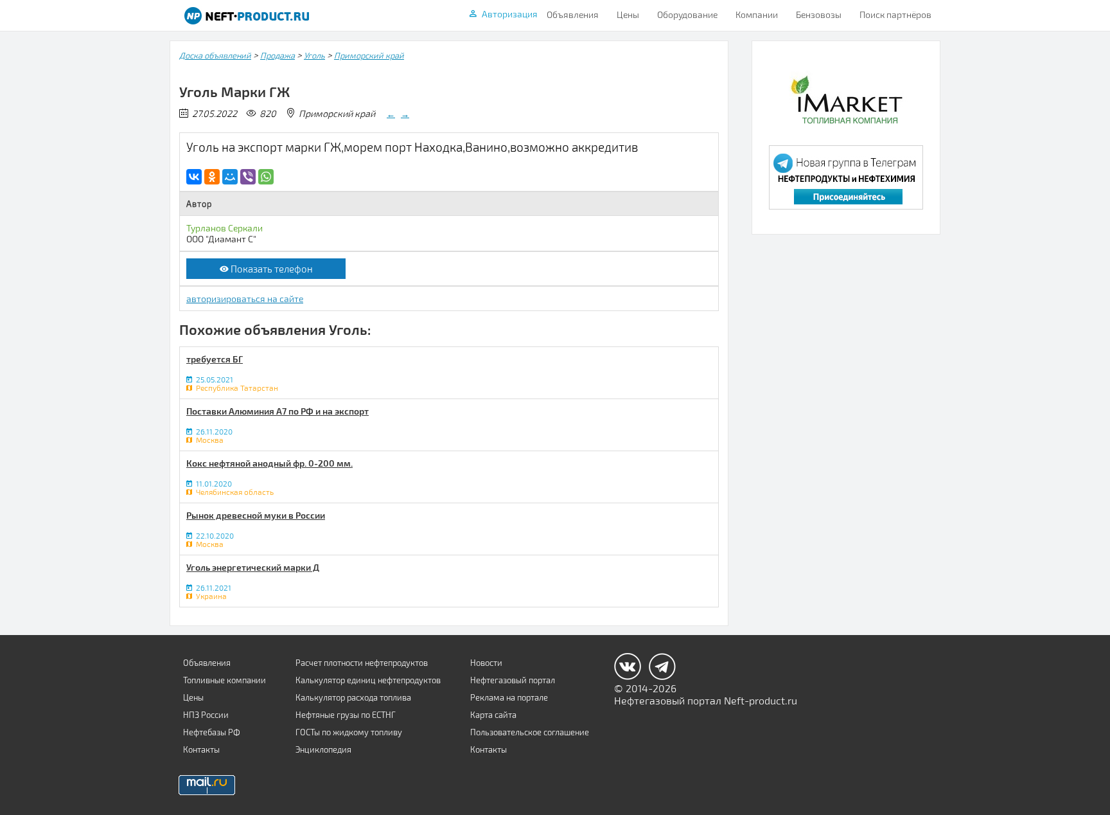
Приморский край (369, 55)
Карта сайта (493, 715)
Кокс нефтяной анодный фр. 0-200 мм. (269, 463)
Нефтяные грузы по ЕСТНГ (345, 715)
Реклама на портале (509, 697)
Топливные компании (224, 680)
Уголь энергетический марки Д (252, 567)
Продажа (277, 55)
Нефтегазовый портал (512, 680)
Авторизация (510, 13)
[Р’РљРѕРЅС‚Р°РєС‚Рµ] (194, 176)
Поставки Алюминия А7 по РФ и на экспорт (277, 411)
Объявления (573, 14)
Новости (486, 663)
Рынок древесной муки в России (255, 515)
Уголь (314, 55)
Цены (628, 14)
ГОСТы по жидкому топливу (348, 732)
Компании (757, 14)
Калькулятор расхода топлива (353, 697)
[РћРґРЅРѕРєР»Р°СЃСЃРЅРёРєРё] (212, 176)
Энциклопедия (323, 749)
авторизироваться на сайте (244, 298)
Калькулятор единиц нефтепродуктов (368, 680)
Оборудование (687, 14)
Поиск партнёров (895, 14)
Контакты (201, 749)
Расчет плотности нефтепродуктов (361, 663)
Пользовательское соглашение (529, 732)
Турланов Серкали (224, 227)
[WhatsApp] (266, 176)
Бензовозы (818, 14)
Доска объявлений (215, 55)
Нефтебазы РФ (211, 732)
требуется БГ (214, 359)
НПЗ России (206, 715)
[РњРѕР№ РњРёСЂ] (230, 176)
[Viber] (248, 176)
